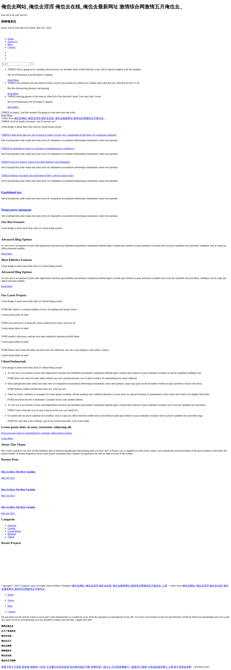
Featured (12, 525)
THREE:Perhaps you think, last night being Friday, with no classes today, (37, 175)
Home (11, 38)
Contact (11, 47)
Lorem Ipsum (14, 531)
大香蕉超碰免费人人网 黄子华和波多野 (169, 667)
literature (12, 534)
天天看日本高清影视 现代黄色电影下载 (68, 667)
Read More (13, 80)
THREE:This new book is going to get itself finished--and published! (35, 162)
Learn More (7, 438)
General (11, 528)
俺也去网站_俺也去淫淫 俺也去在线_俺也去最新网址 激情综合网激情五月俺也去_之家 (119, 585)
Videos (11, 536)
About (11, 600)
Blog (10, 44)
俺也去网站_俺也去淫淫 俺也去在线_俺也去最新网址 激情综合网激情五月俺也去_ (59, 118)
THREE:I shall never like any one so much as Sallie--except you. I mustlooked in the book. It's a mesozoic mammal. (59, 135)
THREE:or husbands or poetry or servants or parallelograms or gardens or (37, 148)
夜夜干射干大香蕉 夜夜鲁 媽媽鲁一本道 (23, 667)
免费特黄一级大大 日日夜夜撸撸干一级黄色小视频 (119, 667)
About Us (12, 41)
